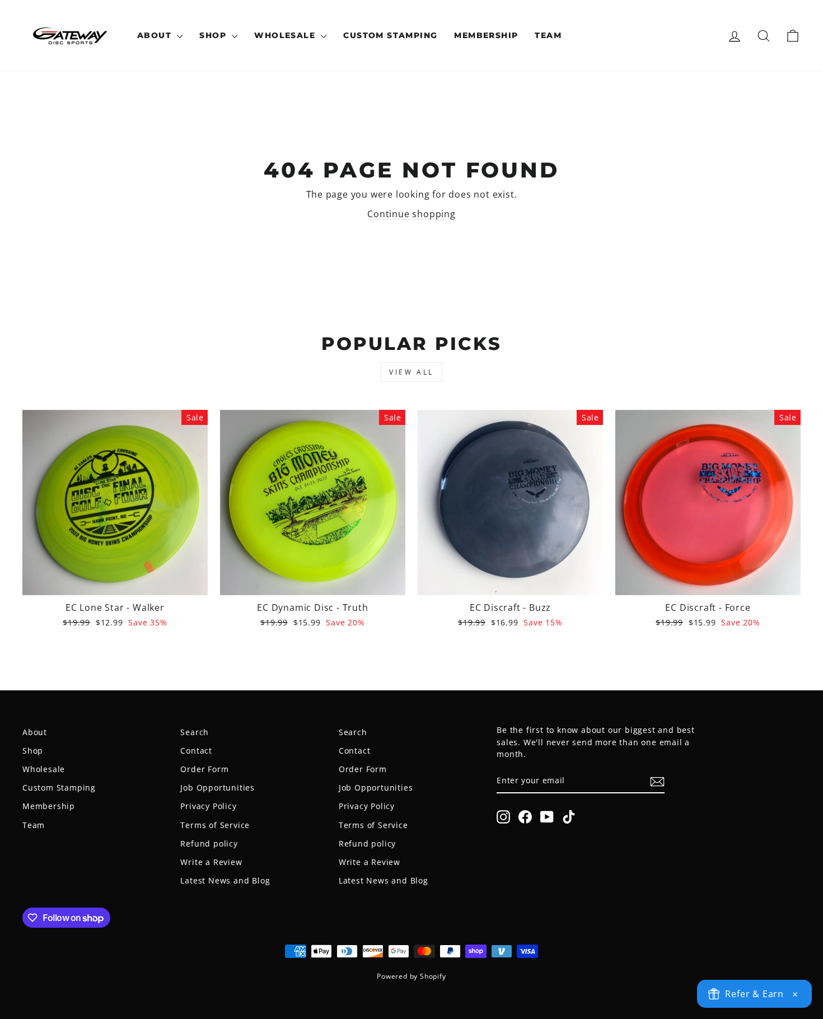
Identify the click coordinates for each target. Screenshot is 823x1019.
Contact (196, 750)
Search (194, 732)
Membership (486, 35)
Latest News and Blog (225, 880)
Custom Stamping (390, 35)
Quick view (115, 581)
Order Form (204, 769)
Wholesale (286, 35)
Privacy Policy (208, 806)
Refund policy (208, 843)
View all (411, 372)
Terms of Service (215, 825)
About (155, 35)
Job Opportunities (217, 787)
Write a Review (211, 862)
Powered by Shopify (411, 976)
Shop (214, 35)
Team (548, 35)
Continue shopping (411, 214)
